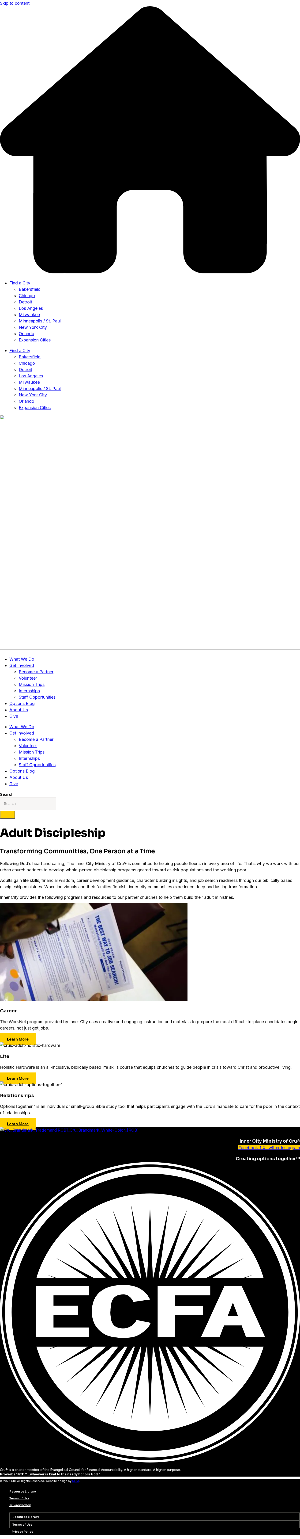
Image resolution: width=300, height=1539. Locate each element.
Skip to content (15, 3)
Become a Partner (36, 671)
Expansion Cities (35, 339)
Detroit (25, 301)
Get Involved (21, 665)
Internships (29, 690)
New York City (33, 327)
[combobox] (28, 803)
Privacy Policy (20, 1505)
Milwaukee (29, 314)
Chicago (27, 295)
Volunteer (28, 678)
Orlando (26, 333)
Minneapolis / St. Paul (40, 320)
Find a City (19, 282)
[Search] (7, 815)
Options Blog (22, 703)
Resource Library (22, 1491)
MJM (75, 1481)
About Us (18, 709)
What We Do (21, 659)
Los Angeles (31, 308)
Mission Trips (32, 684)
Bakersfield (30, 289)
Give (13, 716)
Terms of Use (19, 1498)
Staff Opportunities (37, 697)
